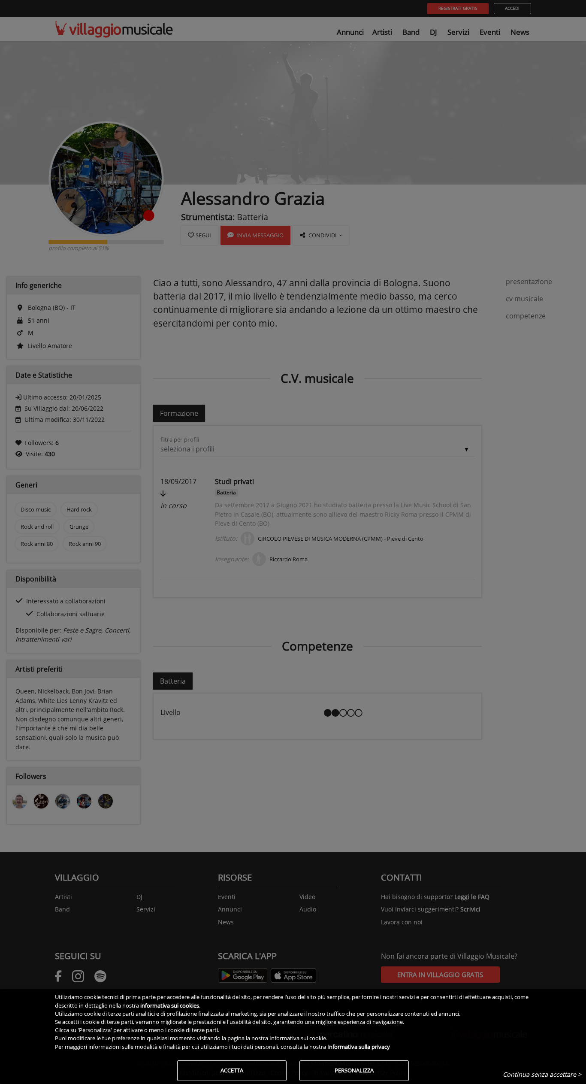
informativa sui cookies (169, 1005)
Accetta (232, 1070)
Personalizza (354, 1070)
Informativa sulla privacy (358, 1047)
